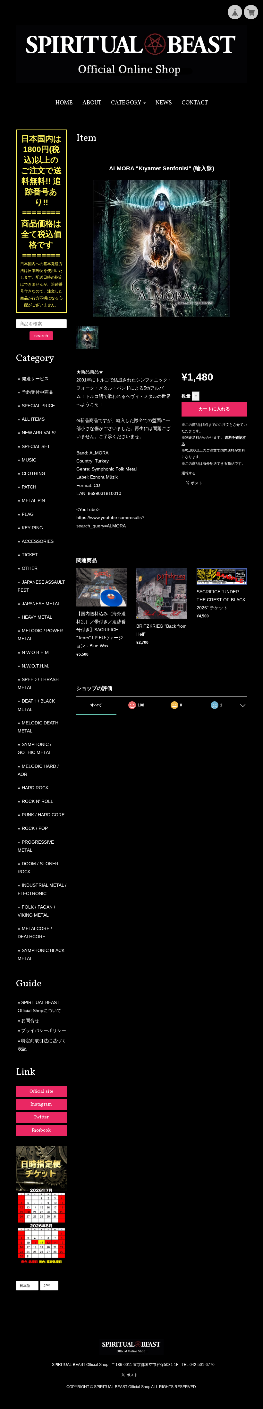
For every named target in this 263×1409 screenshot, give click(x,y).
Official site (41, 1092)
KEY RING (32, 527)
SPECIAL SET (36, 446)
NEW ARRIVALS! (39, 432)
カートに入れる (214, 408)
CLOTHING (33, 473)
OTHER (30, 568)
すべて (96, 705)
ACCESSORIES (38, 541)
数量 (186, 396)
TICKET (30, 554)
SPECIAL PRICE (38, 405)
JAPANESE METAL (41, 603)
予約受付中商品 (37, 392)
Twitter (41, 1117)
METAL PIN (33, 500)
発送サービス (35, 378)
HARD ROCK (35, 787)
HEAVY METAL (37, 617)
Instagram (41, 1104)
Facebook (41, 1130)
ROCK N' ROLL (37, 801)
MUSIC (29, 459)
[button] (128, 103)
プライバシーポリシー (43, 1030)
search (41, 335)
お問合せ (30, 1020)
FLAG (28, 514)
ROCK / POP (35, 828)
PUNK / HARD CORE (43, 814)
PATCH (29, 486)
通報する (189, 473)
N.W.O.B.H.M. (36, 652)
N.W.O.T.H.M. (35, 666)
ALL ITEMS (33, 419)
